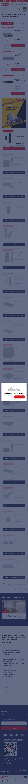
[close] (25, 384)
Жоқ (8, 397)
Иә (19, 397)
